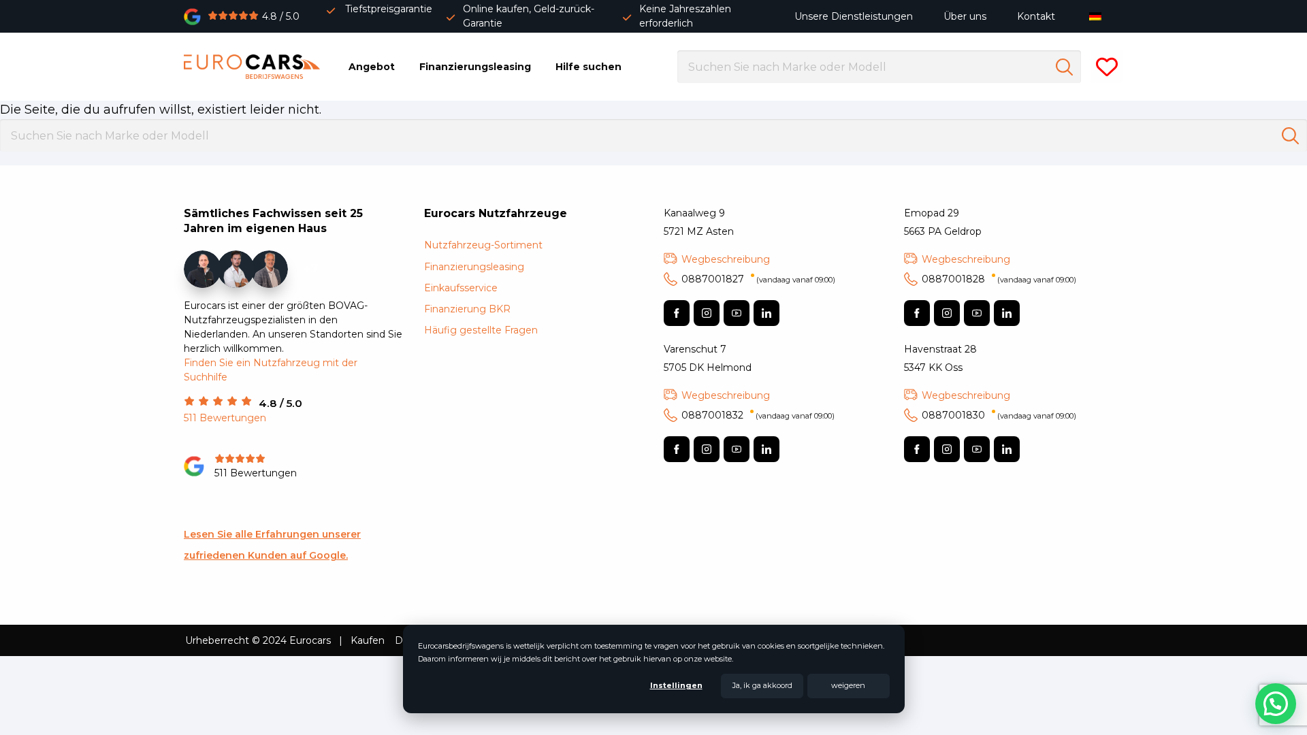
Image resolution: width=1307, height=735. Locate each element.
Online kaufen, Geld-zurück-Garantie (528, 16)
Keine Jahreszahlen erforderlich (685, 16)
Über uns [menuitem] (964, 16)
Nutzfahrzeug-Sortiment (483, 245)
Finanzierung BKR (467, 309)
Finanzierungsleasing (474, 267)
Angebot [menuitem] (372, 67)
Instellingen (676, 685)
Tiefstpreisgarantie (388, 9)
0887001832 (758, 415)
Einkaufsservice (461, 288)
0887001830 (999, 415)
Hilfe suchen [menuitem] (588, 67)
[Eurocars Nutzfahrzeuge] (252, 66)
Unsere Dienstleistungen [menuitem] (853, 16)
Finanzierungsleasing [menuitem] (475, 67)
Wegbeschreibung (725, 259)
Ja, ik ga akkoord (762, 685)
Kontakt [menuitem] (1036, 16)
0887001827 (758, 279)
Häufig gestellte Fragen (481, 330)
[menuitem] (1098, 16)
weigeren (848, 685)
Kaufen (368, 640)
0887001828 (999, 279)
